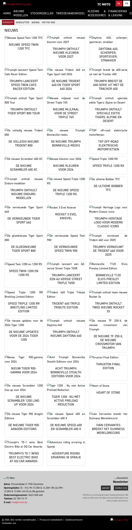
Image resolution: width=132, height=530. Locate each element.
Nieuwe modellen (21, 13)
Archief (105, 488)
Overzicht (8, 22)
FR (126, 3)
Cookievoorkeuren (74, 519)
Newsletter (22, 22)
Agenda (35, 22)
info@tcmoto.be (19, 502)
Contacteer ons (9, 523)
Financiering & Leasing (117, 13)
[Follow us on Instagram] (5, 505)
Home (7, 13)
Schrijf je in (121, 488)
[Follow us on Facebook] (4, 505)
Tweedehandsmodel (70, 13)
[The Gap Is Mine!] (120, 519)
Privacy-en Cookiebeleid (51, 519)
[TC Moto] (17, 4)
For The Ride (48, 22)
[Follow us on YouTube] (7, 505)
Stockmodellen (41, 13)
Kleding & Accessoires (97, 13)
